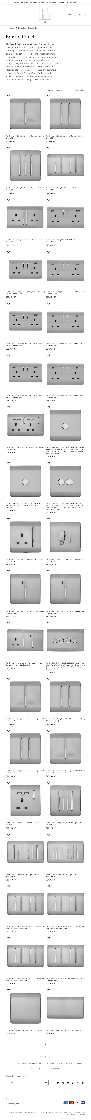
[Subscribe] (45, 1082)
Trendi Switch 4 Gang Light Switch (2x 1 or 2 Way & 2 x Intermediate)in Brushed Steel (65, 927)
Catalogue (33, 1063)
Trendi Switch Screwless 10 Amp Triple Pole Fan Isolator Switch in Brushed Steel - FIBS (65, 772)
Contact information (55, 1112)
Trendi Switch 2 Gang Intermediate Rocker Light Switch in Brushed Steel (25, 772)
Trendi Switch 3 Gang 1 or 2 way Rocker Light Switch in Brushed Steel (25, 189)
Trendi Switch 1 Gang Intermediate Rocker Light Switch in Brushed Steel (25, 720)
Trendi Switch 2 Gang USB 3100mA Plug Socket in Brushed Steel (63, 241)
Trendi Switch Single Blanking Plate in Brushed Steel (24, 1030)
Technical (60, 1063)
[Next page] (52, 1044)
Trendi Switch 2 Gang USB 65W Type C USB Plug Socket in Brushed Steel (65, 396)
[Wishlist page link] (69, 15)
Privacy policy (42, 1112)
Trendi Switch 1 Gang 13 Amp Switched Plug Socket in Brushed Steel (25, 560)
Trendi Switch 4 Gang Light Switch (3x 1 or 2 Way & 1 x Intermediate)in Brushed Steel (25, 927)
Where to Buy (22, 1063)
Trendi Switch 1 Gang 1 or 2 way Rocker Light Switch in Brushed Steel (25, 137)
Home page (10, 1063)
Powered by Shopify (30, 1112)
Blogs (33, 1068)
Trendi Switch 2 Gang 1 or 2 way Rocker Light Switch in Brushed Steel (65, 137)
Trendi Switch (19, 1112)
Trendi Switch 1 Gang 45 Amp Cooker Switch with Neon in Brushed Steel (65, 612)
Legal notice (81, 1114)
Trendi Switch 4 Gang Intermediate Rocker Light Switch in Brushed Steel (65, 979)
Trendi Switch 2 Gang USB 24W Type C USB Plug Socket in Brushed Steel (65, 293)
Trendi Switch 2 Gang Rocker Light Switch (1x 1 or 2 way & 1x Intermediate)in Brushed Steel (65, 720)
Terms (45, 1068)
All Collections (21, 28)
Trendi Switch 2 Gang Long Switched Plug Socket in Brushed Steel (24, 241)
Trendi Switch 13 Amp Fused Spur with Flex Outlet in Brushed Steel (64, 560)
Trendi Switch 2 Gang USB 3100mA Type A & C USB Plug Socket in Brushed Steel (25, 293)
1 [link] (39, 1044)
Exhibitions (43, 1063)
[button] (5, 15)
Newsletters (70, 1063)
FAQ (39, 1068)
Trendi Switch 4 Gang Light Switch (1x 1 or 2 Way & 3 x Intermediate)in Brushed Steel (25, 979)
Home (11, 28)
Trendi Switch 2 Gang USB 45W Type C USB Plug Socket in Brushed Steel (65, 345)
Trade (52, 1063)
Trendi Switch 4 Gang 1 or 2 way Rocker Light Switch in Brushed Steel (65, 824)
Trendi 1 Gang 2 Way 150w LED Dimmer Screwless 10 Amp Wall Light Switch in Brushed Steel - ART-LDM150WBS (24, 505)
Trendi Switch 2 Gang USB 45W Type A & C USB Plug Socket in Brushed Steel (24, 345)
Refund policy (68, 1112)
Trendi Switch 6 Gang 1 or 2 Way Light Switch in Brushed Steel (22, 876)
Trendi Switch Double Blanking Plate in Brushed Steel (64, 1030)
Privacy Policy (55, 1068)
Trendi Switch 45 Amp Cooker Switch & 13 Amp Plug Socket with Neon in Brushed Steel (24, 664)
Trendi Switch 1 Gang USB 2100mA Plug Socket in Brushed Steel (23, 824)
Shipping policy (70, 1114)
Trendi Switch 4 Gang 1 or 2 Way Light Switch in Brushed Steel (62, 189)
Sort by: (50, 90)
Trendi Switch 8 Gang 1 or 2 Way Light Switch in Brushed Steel (62, 876)
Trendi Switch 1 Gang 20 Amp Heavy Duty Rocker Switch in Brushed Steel (25, 612)
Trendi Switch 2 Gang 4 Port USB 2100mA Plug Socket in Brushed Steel (25, 448)
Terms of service (80, 1112)
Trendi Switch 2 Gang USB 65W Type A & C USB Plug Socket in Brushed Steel (24, 396)
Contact (80, 1063)
